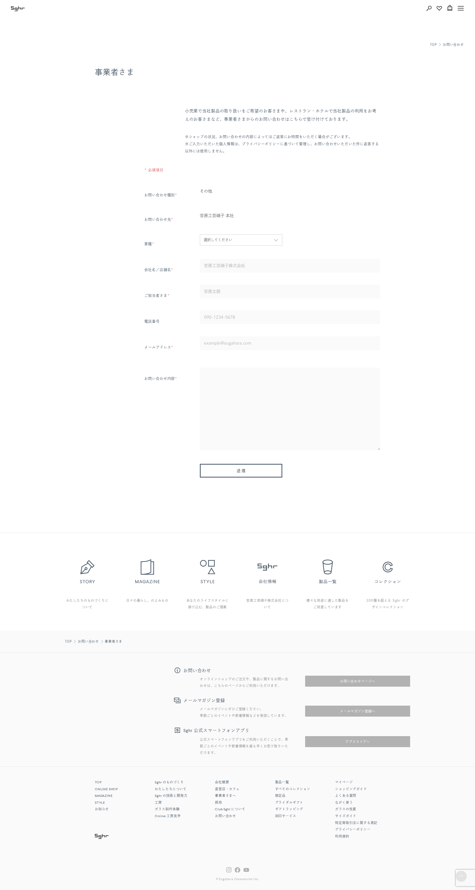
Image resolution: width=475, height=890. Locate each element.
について (230, 809)
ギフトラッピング (289, 809)
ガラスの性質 (345, 809)
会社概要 (222, 782)
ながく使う (344, 803)
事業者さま (113, 641)
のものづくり (169, 782)
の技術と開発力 (171, 796)
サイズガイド (345, 816)
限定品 (280, 796)
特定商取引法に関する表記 (356, 823)
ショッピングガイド (351, 789)
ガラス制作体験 (167, 809)
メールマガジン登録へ (357, 711)
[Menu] (460, 8)
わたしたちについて (171, 789)
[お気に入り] (439, 8)
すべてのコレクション (292, 789)
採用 (218, 803)
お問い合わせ (453, 44)
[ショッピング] (449, 8)
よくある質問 (345, 796)
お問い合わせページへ (357, 681)
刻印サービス (285, 816)
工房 (158, 803)
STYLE (100, 803)
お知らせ (102, 809)
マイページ (344, 782)
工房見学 (168, 816)
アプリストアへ (357, 741)
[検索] (429, 8)
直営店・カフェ (227, 789)
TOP (433, 44)
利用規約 (342, 836)
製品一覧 (282, 782)
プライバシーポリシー (352, 829)
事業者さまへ (225, 796)
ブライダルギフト (289, 803)
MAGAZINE (104, 796)
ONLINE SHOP (106, 789)
